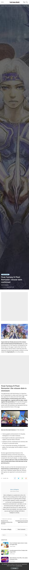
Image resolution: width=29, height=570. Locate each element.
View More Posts (14, 491)
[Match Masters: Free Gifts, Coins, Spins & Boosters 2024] (5, 559)
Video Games (5, 274)
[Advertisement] (14, 306)
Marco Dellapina (14, 489)
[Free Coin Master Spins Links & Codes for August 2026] (5, 545)
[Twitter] (18, 478)
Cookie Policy (19, 565)
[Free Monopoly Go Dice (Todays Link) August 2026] (5, 552)
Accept (14, 568)
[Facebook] (14, 478)
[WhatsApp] (22, 478)
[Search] (26, 2)
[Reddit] (26, 478)
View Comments (21, 529)
